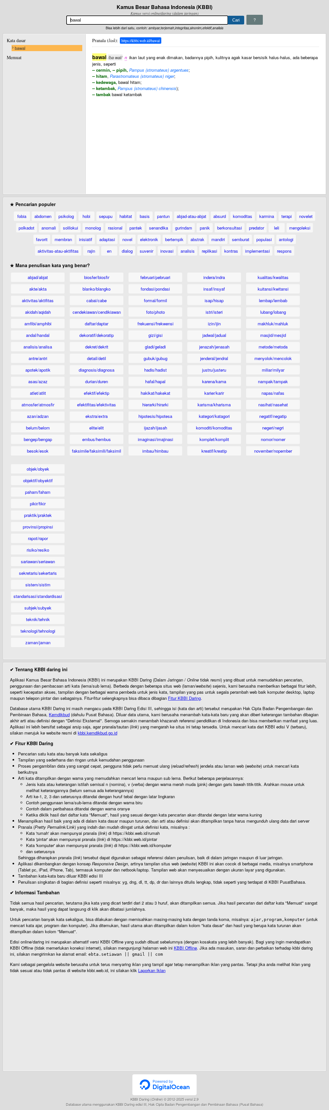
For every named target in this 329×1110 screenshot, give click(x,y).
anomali (48, 228)
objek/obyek (38, 469)
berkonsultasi (229, 228)
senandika (158, 228)
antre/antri (38, 358)
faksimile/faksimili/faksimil (96, 451)
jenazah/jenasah (214, 347)
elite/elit (96, 428)
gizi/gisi (155, 335)
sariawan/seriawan (38, 561)
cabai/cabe (96, 300)
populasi (264, 239)
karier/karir (214, 393)
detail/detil (96, 358)
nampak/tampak (273, 381)
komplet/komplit (214, 439)
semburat (240, 239)
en (109, 251)
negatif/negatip (273, 416)
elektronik (149, 239)
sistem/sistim (37, 585)
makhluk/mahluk (273, 323)
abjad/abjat (38, 277)
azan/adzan (38, 416)
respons (284, 251)
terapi (286, 216)
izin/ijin (214, 323)
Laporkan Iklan (151, 970)
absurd (219, 216)
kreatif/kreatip (214, 451)
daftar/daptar (96, 323)
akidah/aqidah (38, 312)
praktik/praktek (38, 515)
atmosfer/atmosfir (38, 405)
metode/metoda (273, 347)
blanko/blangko (97, 289)
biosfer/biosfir (96, 277)
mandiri (218, 239)
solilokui (70, 228)
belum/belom (38, 428)
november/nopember (273, 451)
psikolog (66, 216)
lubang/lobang (273, 312)
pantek (135, 228)
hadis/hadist (155, 370)
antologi (286, 239)
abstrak (197, 239)
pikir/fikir (38, 504)
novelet (306, 216)
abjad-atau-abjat (191, 216)
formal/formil (155, 300)
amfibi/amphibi (37, 323)
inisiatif (85, 239)
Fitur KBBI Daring (184, 698)
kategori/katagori (214, 416)
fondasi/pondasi (155, 289)
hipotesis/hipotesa (155, 416)
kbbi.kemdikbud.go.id (97, 733)
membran (63, 239)
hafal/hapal (155, 381)
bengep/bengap (38, 439)
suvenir (146, 251)
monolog (93, 228)
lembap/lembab (273, 300)
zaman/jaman (37, 642)
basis (145, 216)
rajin (91, 251)
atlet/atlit (38, 393)
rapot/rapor (38, 538)
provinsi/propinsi (38, 527)
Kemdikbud (59, 714)
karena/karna (214, 381)
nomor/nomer (273, 439)
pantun (163, 216)
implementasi (257, 251)
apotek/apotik (37, 370)
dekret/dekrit (96, 347)
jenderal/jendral (214, 358)
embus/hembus (96, 439)
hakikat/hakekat (155, 393)
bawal (20, 48)
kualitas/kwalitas (273, 277)
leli (276, 228)
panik (205, 228)
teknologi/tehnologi (38, 631)
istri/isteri (214, 312)
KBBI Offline (185, 948)
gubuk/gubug (155, 358)
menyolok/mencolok (273, 358)
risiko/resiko (38, 550)
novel (127, 239)
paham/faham (37, 492)
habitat (126, 216)
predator (256, 228)
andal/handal (37, 335)
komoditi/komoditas (214, 428)
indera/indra (214, 277)
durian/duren (96, 381)
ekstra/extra (96, 416)
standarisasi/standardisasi (37, 596)
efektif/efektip (96, 393)
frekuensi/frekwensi (155, 323)
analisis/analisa (37, 347)
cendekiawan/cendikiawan (97, 312)
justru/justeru (214, 370)
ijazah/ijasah (155, 428)
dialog (127, 251)
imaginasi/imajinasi (155, 439)
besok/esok (38, 451)
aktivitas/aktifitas (38, 300)
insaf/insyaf (214, 289)
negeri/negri (273, 428)
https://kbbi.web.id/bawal (140, 40)
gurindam (183, 228)
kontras (231, 251)
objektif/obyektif (38, 480)
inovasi (166, 251)
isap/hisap (214, 300)
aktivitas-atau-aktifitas (58, 251)
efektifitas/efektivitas (96, 405)
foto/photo (155, 312)
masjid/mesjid (273, 335)
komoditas (242, 216)
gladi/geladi (155, 347)
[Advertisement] (205, 142)
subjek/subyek (37, 608)
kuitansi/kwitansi (273, 289)
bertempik (174, 239)
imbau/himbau (155, 451)
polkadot (26, 228)
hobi (86, 216)
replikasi (209, 251)
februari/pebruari (155, 277)
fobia (21, 216)
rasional (115, 228)
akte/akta (38, 289)
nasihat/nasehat (273, 405)
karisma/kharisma (214, 405)
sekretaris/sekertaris (38, 573)
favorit (42, 239)
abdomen (42, 216)
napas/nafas (273, 393)
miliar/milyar (273, 370)
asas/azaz (38, 381)
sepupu (105, 216)
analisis (188, 251)
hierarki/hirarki (155, 405)
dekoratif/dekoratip (96, 335)
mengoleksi (299, 228)
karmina (266, 216)
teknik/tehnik (38, 619)
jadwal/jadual (214, 335)
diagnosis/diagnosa (96, 370)
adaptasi (107, 239)
